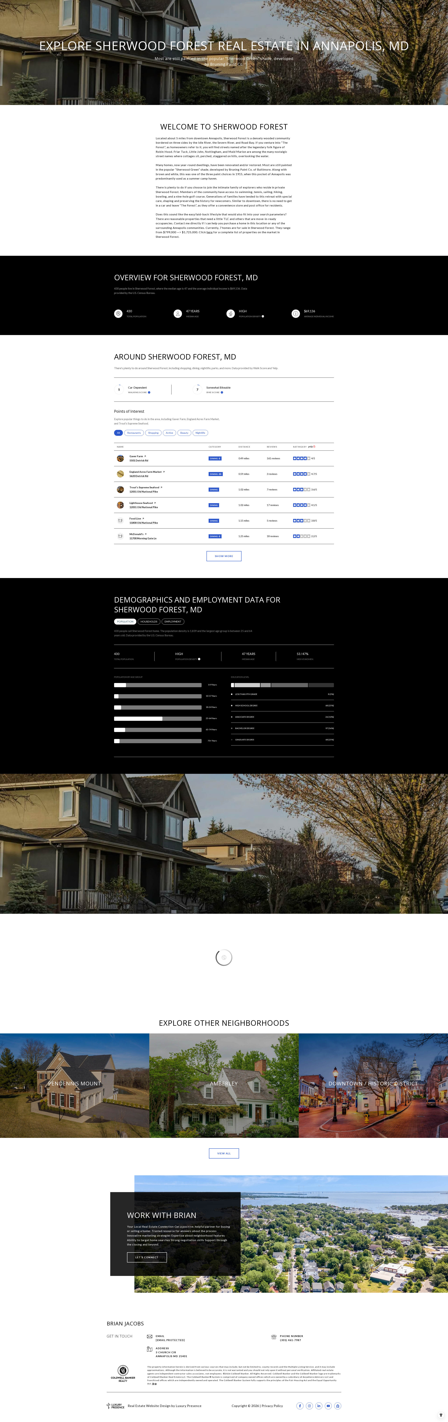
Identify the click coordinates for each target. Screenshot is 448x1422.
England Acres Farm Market (146, 471)
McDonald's (137, 534)
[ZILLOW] (337, 1405)
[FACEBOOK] (299, 1405)
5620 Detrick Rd (139, 475)
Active (171, 432)
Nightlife (202, 432)
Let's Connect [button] (147, 1257)
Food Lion (135, 518)
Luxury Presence (189, 1406)
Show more (224, 556)
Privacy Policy (272, 1406)
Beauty (185, 432)
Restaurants (135, 432)
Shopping (155, 432)
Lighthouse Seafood (141, 502)
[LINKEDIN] (318, 1405)
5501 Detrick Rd (139, 460)
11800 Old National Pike (144, 522)
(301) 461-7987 (290, 1340)
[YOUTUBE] (328, 1405)
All (120, 432)
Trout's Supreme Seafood (144, 487)
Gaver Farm (136, 456)
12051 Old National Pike (144, 491)
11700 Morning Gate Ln (143, 538)
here (210, 232)
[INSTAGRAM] (309, 1405)
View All (224, 1153)
